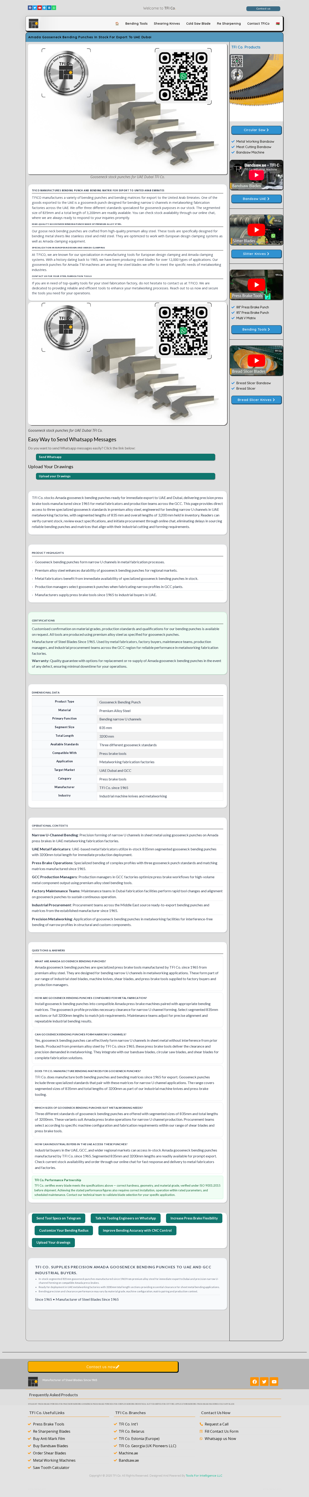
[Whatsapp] (54, 7)
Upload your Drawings (55, 476)
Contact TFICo (258, 24)
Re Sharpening (229, 24)
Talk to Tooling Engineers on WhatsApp (125, 1218)
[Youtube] (39, 7)
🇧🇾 (278, 24)
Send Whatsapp (50, 457)
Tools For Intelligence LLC (204, 1475)
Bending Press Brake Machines (203, 1404)
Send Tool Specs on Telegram (58, 1218)
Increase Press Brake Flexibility (194, 1218)
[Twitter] (35, 7)
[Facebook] (30, 7)
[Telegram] (44, 7)
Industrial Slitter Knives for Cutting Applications (161, 1404)
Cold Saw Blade (198, 24)
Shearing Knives (167, 24)
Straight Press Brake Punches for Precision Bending (54, 1404)
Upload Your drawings (53, 1242)
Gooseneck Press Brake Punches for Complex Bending (108, 1404)
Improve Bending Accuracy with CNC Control (137, 1230)
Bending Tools (136, 24)
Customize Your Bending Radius (63, 1230)
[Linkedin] (49, 7)
